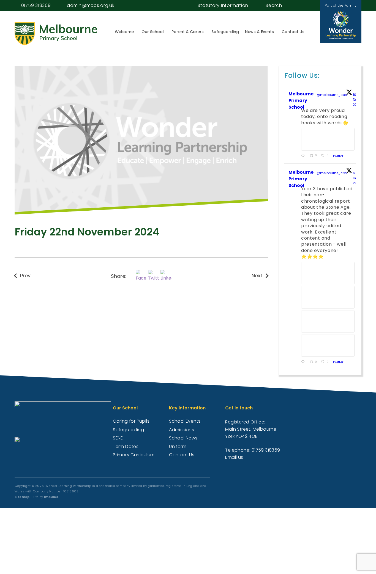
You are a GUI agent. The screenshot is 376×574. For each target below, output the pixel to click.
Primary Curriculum (133, 455)
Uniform (177, 446)
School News (183, 438)
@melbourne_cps (332, 94)
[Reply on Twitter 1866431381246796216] (304, 156)
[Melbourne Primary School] (56, 34)
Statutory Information (223, 5)
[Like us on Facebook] (304, 5)
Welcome (124, 31)
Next (257, 275)
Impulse (51, 497)
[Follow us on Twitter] (310, 5)
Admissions (181, 430)
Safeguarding (225, 31)
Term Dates (125, 446)
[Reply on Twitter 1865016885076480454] (304, 362)
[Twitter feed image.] (328, 139)
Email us (234, 457)
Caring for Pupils (131, 421)
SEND (118, 438)
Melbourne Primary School (301, 100)
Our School (152, 31)
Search (274, 5)
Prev (25, 275)
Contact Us (293, 31)
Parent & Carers (187, 31)
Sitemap (22, 497)
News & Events (259, 31)
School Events (184, 421)
